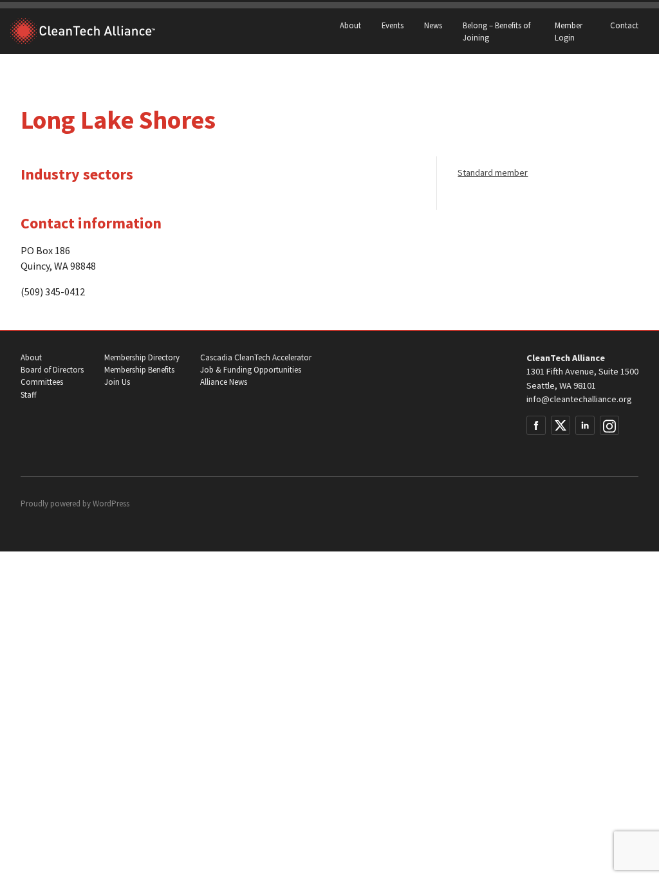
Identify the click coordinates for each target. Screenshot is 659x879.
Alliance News (223, 381)
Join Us (117, 381)
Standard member (493, 172)
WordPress (111, 503)
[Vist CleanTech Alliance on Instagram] (609, 425)
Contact (624, 25)
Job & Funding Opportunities (250, 369)
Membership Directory (142, 357)
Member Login (568, 31)
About (350, 25)
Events (393, 25)
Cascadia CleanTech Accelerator (255, 357)
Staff (28, 394)
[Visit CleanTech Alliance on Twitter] (560, 425)
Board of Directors (52, 369)
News (433, 25)
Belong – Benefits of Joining (496, 31)
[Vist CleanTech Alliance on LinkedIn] (585, 425)
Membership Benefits (139, 369)
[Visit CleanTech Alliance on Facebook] (536, 425)
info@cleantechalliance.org (579, 399)
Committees (42, 381)
